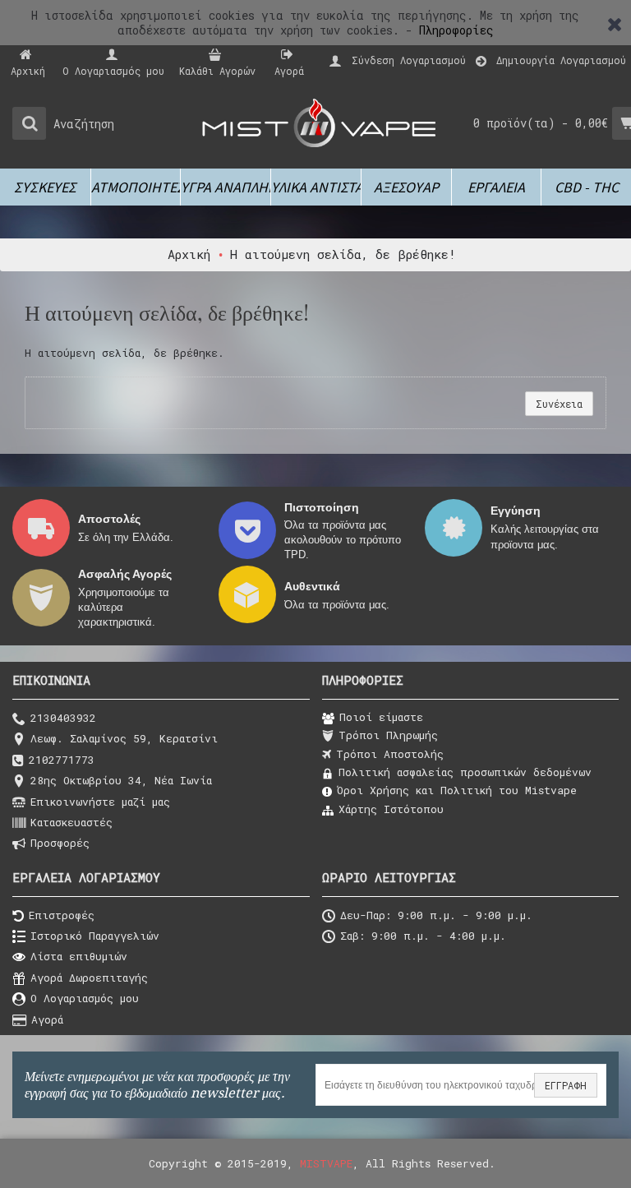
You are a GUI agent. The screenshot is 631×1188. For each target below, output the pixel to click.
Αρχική (189, 254)
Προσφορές (60, 842)
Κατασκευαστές (71, 822)
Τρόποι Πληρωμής (388, 735)
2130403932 (63, 717)
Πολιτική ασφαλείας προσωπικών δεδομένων (465, 772)
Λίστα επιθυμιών (78, 957)
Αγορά (47, 1019)
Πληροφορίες (456, 30)
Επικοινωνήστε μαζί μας (100, 801)
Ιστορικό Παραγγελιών (94, 935)
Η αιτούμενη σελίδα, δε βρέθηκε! (343, 254)
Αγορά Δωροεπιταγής (89, 977)
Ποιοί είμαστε (381, 717)
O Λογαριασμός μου (84, 998)
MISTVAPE (326, 1163)
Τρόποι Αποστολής (390, 754)
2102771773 (61, 759)
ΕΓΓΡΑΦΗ (566, 1085)
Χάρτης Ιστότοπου (391, 809)
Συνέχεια (559, 403)
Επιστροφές (61, 915)
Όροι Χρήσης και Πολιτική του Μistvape (457, 790)
